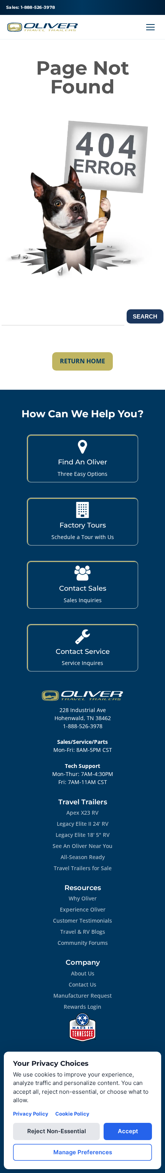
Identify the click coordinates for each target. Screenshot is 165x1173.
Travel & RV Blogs (82, 931)
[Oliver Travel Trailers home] (42, 27)
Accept (128, 1131)
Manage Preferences (82, 1152)
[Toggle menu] (150, 27)
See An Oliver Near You (82, 846)
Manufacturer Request (82, 995)
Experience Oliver (83, 909)
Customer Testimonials (82, 920)
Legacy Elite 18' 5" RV (83, 834)
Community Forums (83, 942)
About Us (82, 973)
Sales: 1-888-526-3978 (30, 7)
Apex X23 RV (82, 812)
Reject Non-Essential (56, 1131)
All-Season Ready (83, 857)
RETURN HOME (82, 361)
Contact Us (82, 984)
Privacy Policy (30, 1114)
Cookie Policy (72, 1114)
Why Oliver (83, 898)
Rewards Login (82, 1006)
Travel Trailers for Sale (83, 868)
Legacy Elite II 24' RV (83, 823)
